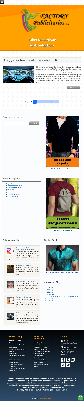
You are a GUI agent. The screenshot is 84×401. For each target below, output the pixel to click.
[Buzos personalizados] (62, 141)
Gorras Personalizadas (40, 358)
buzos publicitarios (12, 196)
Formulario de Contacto (41, 360)
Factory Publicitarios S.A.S (29, 390)
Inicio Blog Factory (15, 340)
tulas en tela (10, 189)
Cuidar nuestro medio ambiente (26, 313)
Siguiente (54, 102)
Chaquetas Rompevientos (41, 351)
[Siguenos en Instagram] (62, 367)
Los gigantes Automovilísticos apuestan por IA (31, 60)
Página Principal (11, 184)
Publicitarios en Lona (40, 347)
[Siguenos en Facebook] (62, 361)
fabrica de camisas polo (14, 185)
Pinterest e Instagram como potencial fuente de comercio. (27, 248)
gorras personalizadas (13, 194)
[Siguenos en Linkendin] (72, 361)
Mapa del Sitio (38, 362)
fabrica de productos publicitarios (17, 191)
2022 (49, 292)
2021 (49, 298)
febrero (51, 294)
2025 (49, 288)
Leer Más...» (73, 87)
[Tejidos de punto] (62, 258)
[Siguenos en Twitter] (68, 367)
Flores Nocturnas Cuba (23, 265)
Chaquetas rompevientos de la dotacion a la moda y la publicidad (17, 345)
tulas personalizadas (13, 193)
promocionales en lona (13, 187)
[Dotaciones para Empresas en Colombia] (45, 20)
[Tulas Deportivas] (62, 203)
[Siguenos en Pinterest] (67, 361)
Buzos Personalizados (40, 349)
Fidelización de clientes (23, 297)
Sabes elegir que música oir (25, 281)
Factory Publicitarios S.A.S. (45, 398)
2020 (49, 300)
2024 (49, 290)
